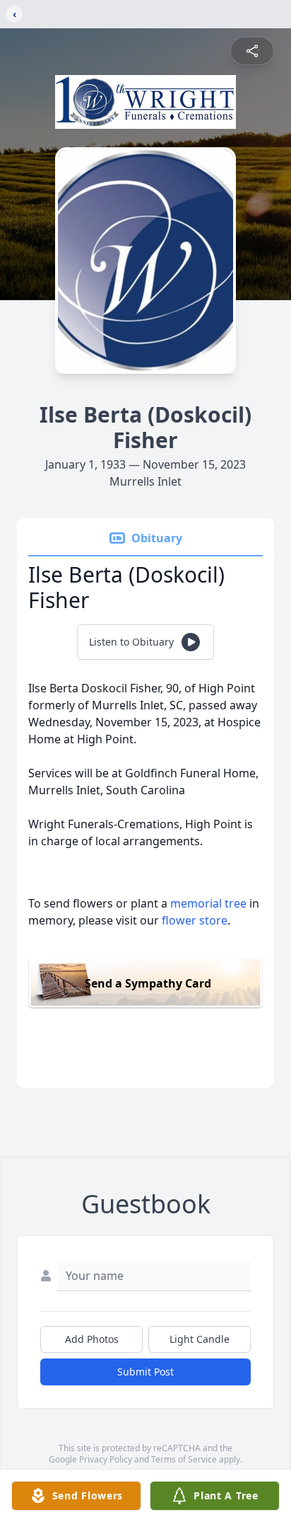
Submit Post (145, 1371)
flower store (194, 920)
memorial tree (208, 903)
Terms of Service (184, 1459)
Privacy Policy (105, 1459)
